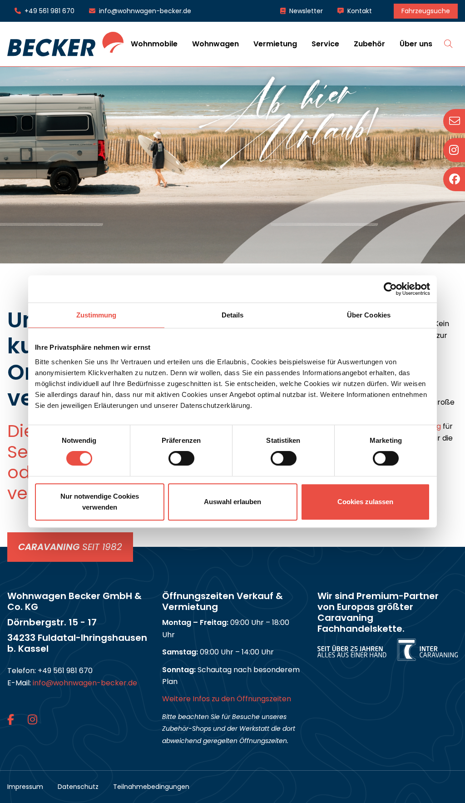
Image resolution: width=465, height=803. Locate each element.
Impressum (25, 786)
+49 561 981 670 (49, 10)
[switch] (181, 458)
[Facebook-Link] (12, 719)
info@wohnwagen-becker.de (145, 10)
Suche (449, 44)
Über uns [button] (416, 44)
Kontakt (359, 10)
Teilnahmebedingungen (151, 786)
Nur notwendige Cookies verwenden (99, 501)
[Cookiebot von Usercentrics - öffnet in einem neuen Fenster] (390, 289)
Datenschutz (78, 786)
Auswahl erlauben (232, 502)
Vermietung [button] (275, 44)
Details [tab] (233, 315)
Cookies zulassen (365, 502)
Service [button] (325, 44)
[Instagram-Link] (32, 719)
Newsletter (306, 10)
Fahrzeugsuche (425, 10)
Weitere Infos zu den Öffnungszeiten (226, 699)
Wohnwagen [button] (215, 44)
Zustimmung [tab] (96, 315)
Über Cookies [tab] (369, 315)
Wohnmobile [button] (154, 44)
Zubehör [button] (369, 44)
